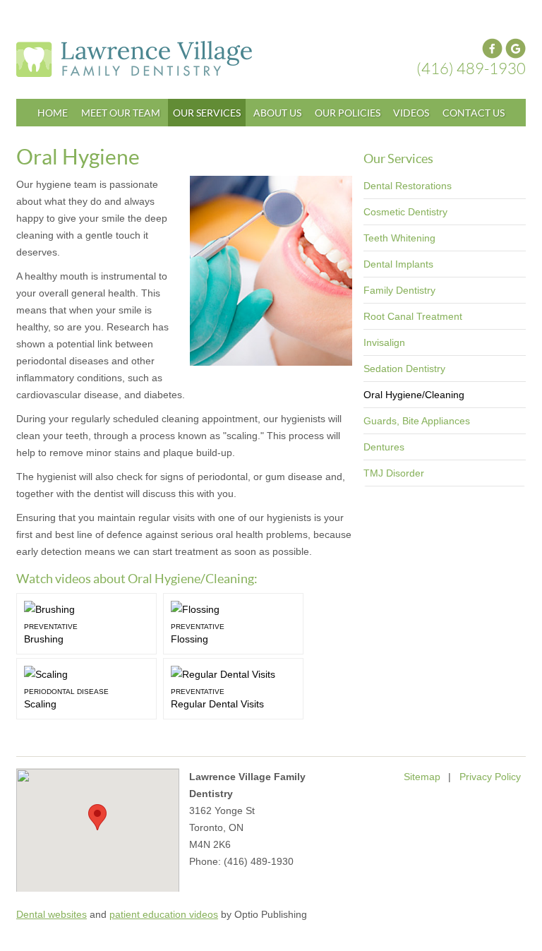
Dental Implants (398, 264)
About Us (277, 113)
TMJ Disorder (393, 473)
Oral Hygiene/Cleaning (413, 394)
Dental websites (51, 914)
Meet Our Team (120, 113)
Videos (411, 113)
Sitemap (422, 776)
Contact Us (473, 113)
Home (52, 113)
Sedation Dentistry (404, 368)
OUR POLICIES (347, 113)
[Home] (194, 59)
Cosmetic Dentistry (405, 211)
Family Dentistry (399, 290)
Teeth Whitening (399, 238)
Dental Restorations (407, 185)
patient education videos (163, 914)
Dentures (383, 447)
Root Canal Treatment (412, 316)
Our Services (207, 113)
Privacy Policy (490, 776)
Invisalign (384, 342)
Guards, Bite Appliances (416, 420)
